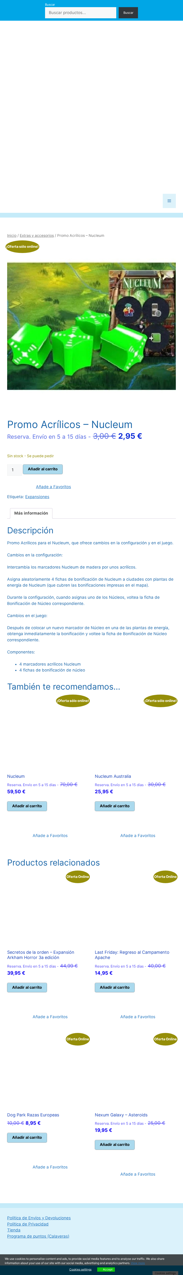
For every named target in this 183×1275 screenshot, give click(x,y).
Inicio (11, 235)
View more (138, 1263)
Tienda (13, 1230)
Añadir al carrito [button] (27, 805)
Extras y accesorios (37, 235)
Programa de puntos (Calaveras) (38, 1236)
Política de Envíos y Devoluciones (39, 1218)
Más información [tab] (31, 513)
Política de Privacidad (28, 1224)
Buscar (50, 4)
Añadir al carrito (43, 469)
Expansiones (37, 496)
